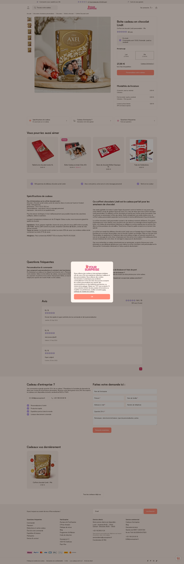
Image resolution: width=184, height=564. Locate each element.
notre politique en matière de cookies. (90, 290)
